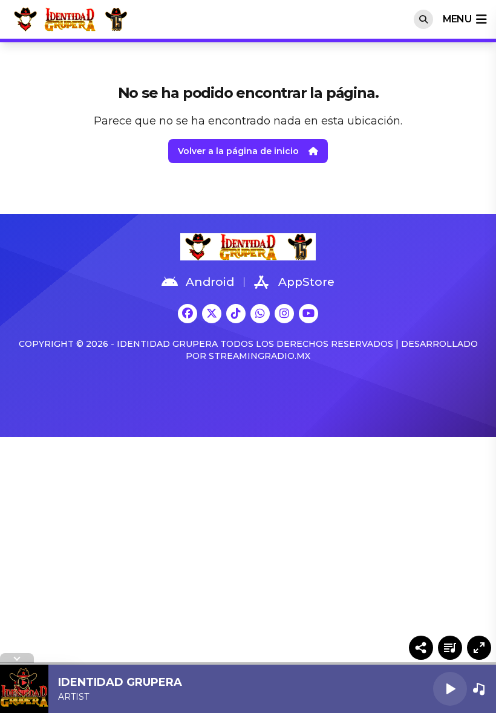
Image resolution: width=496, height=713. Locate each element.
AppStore (306, 282)
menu (457, 19)
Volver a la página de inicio (238, 151)
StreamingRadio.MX (259, 355)
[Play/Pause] (450, 689)
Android (210, 282)
